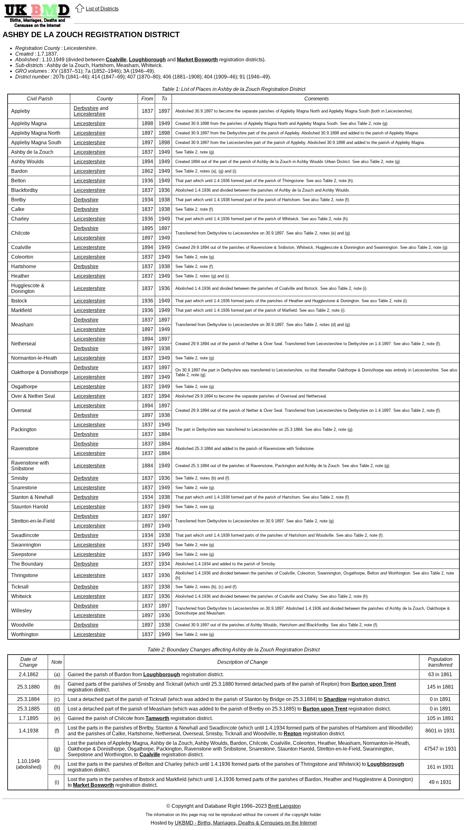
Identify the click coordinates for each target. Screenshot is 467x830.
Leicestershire (89, 114)
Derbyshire (86, 108)
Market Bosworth (197, 59)
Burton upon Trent (373, 684)
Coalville (116, 59)
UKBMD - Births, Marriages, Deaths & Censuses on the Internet (246, 823)
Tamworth (157, 718)
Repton (292, 733)
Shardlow (335, 699)
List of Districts (102, 8)
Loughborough (147, 59)
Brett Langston (284, 806)
